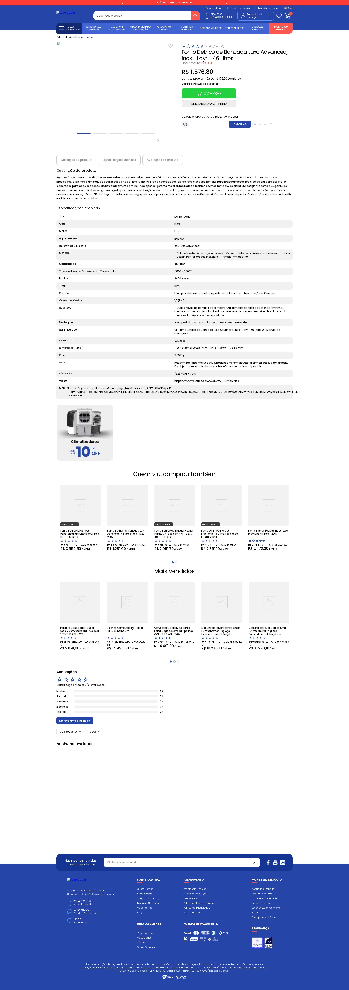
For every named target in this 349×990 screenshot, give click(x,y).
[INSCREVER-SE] (251, 862)
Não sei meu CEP (262, 124)
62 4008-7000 (199, 970)
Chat (80, 920)
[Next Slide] (227, 2)
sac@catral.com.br (219, 970)
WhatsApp (86, 911)
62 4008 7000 (221, 16)
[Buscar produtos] (195, 15)
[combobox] (146, 15)
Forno (89, 37)
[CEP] (204, 124)
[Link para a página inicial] (58, 37)
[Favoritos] (279, 16)
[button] (201, 83)
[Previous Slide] (122, 2)
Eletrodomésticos (73, 37)
